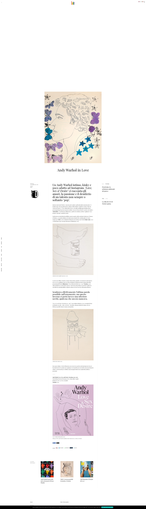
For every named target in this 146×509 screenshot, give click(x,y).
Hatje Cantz (87, 219)
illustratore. (65, 284)
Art (1, 247)
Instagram (32, 505)
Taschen (86, 284)
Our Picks (1, 259)
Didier (31, 187)
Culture (1, 264)
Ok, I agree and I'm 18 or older (107, 507)
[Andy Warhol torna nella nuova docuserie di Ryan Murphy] (47, 469)
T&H (59, 219)
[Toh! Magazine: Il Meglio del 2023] (86, 469)
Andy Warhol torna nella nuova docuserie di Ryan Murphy (47, 481)
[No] (144, 507)
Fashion (1, 242)
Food (1, 255)
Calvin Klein (55, 211)
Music (1, 239)
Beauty (1, 250)
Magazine (1, 269)
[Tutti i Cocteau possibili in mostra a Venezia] (66, 469)
